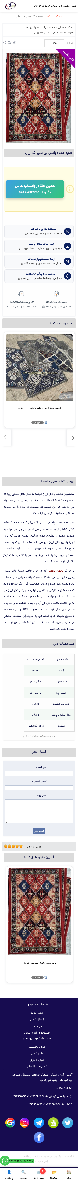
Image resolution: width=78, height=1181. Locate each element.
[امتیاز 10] (22, 846)
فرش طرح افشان (37, 1067)
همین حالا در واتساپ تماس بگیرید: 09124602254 (35, 189)
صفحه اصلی (65, 27)
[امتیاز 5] (12, 846)
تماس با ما (37, 1013)
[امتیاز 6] (14, 846)
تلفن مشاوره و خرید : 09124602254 (55, 6)
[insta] (24, 1122)
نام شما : (41, 767)
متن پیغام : (40, 795)
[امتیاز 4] (10, 846)
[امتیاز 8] (18, 846)
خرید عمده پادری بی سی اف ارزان (53, 33)
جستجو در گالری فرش (37, 1033)
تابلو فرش (37, 1053)
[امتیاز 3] (8, 846)
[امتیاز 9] (20, 846)
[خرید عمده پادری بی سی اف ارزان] (38, 98)
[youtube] (53, 1122)
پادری (32, 27)
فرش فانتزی (37, 1060)
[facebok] (39, 1137)
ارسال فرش (37, 1020)
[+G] (10, 1122)
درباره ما (37, 1026)
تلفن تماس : (39, 781)
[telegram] (39, 1122)
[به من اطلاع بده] (14, 42)
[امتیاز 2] (7, 846)
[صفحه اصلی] (10, 7)
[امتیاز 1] (5, 846)
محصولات (47, 27)
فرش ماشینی (37, 1047)
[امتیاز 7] (16, 846)
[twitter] (67, 1122)
